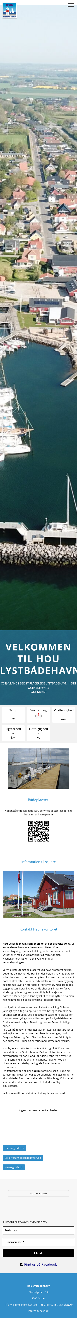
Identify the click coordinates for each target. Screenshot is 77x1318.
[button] (71, 4)
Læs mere (38, 1268)
